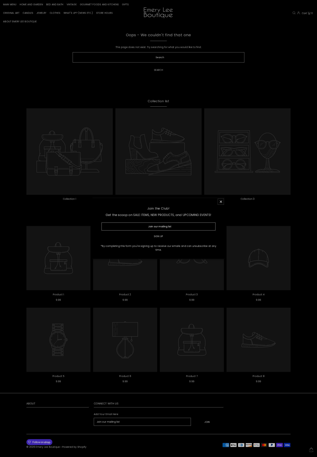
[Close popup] (221, 202)
